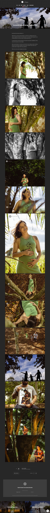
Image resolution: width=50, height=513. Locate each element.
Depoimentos (24, 5)
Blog (21, 5)
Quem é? (19, 5)
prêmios (27, 5)
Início (17, 5)
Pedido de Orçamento (31, 5)
